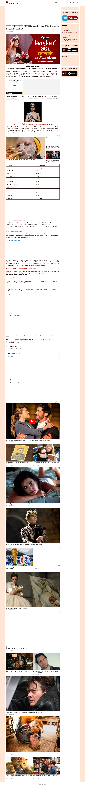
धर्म (43, 2)
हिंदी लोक (55, 2)
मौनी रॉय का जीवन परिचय (14, 313)
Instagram (63, 61)
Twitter (63, 63)
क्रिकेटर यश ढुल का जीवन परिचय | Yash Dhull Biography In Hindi (47, 335)
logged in (14, 382)
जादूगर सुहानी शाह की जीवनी (16, 240)
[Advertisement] (33, 16)
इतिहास (61, 2)
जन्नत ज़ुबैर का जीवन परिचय (14, 315)
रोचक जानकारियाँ (38, 2)
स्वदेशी (70, 2)
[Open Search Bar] (77, 3)
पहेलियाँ (65, 2)
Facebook (63, 60)
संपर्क (74, 2)
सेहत (51, 2)
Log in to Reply (11, 356)
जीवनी (47, 2)
